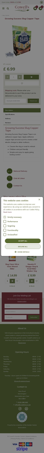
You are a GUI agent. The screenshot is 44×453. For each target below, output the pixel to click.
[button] (22, 252)
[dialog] (22, 226)
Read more (7, 212)
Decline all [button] (23, 247)
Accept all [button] (22, 241)
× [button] (39, 199)
